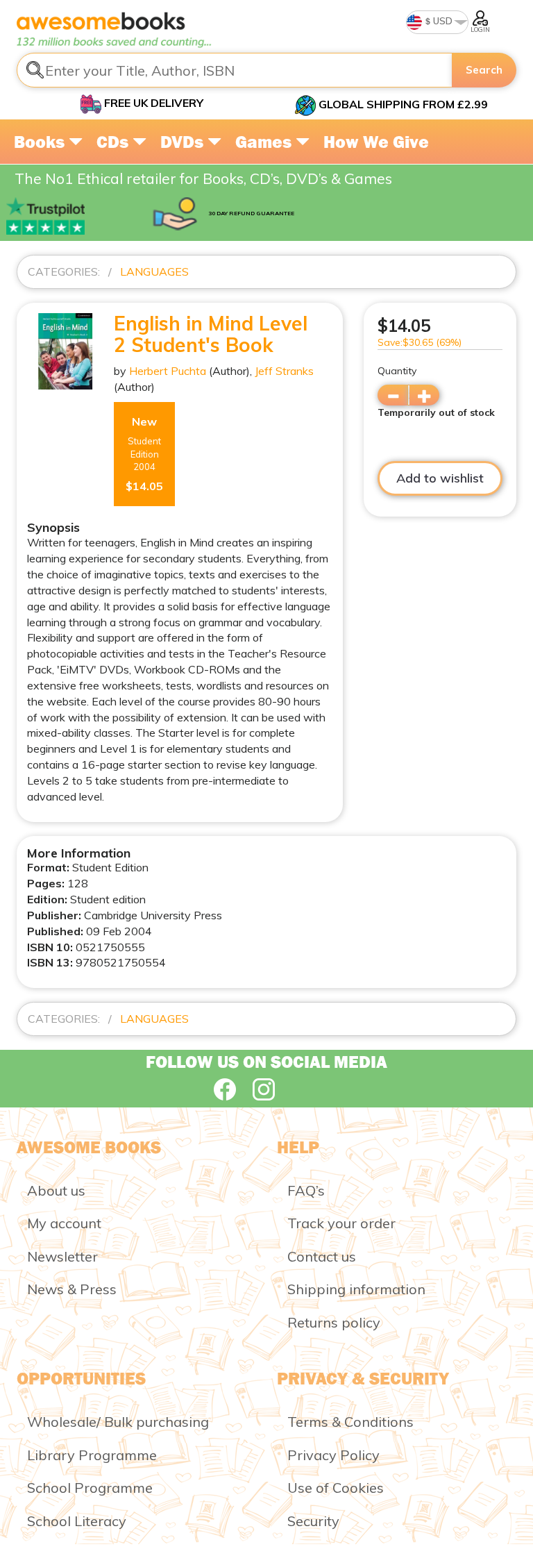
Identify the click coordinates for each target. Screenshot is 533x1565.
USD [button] (441, 20)
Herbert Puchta (167, 371)
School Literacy (76, 1521)
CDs (114, 141)
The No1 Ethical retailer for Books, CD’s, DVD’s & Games (203, 178)
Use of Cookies (335, 1487)
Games (265, 141)
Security (313, 1521)
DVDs (184, 141)
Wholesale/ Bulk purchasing (118, 1421)
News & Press (72, 1289)
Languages (154, 271)
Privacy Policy (333, 1455)
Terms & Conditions (350, 1421)
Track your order (341, 1223)
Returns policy (333, 1322)
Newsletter (62, 1256)
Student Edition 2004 (144, 454)
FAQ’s (306, 1190)
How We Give (376, 141)
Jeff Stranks (284, 371)
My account (64, 1223)
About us (56, 1190)
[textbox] (234, 70)
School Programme (90, 1487)
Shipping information (356, 1289)
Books (41, 141)
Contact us (321, 1256)
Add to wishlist (440, 478)
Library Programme (92, 1455)
